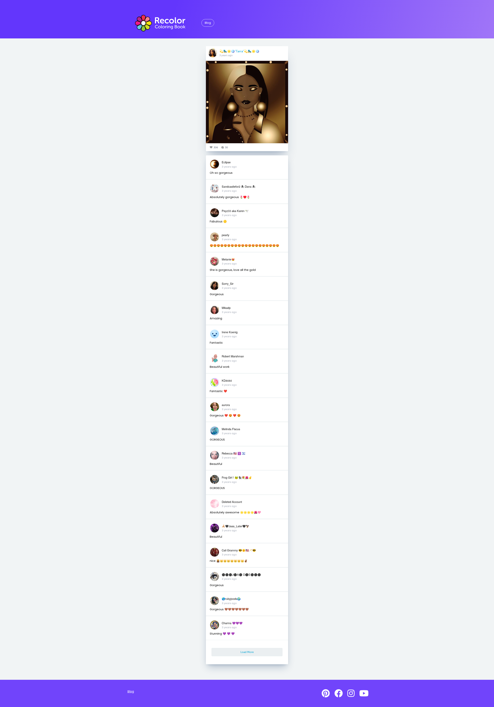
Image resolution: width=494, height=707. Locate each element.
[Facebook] (338, 693)
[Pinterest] (326, 693)
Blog (208, 23)
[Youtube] (364, 693)
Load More (247, 652)
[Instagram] (351, 693)
